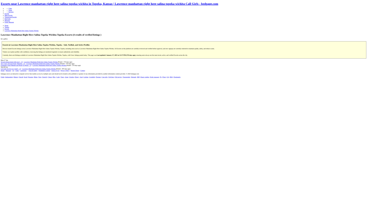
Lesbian (86, 77)
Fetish (2, 77)
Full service (118, 77)
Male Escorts (8, 15)
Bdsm (35, 77)
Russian (30, 77)
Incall (25, 77)
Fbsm (164, 77)
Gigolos (71, 77)
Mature (16, 77)
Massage (7, 20)
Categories (23, 70)
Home (3, 70)
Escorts (7, 13)
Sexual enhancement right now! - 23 (12, 62)
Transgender (126, 77)
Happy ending (144, 77)
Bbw (54, 77)
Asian (66, 77)
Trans (62, 77)
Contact (82, 70)
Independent (9, 77)
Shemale (133, 77)
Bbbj (171, 77)
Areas (10, 10)
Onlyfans (111, 77)
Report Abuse (75, 70)
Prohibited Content (44, 70)
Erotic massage (154, 77)
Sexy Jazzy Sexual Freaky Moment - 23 (13, 63)
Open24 (44, 77)
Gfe (168, 77)
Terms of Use (55, 70)
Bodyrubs (8, 19)
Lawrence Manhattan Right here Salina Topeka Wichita (41, 62)
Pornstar (98, 77)
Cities (10, 8)
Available (92, 77)
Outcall (21, 77)
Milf (138, 77)
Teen (39, 77)
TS (13, 70)
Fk (161, 77)
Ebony (77, 77)
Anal (81, 77)
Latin (58, 77)
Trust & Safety (33, 70)
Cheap (50, 77)
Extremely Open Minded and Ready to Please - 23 (16, 65)
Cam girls (105, 77)
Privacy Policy (65, 70)
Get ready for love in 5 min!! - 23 (11, 69)
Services (11, 12)
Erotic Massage (9, 22)
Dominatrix (177, 77)
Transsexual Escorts (11, 17)
